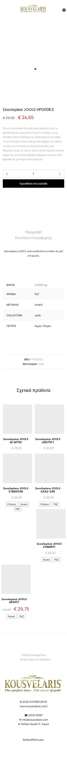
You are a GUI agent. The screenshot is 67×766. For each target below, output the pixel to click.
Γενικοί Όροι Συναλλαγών (35, 659)
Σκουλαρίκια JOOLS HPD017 (14, 600)
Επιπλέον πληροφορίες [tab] (33, 237)
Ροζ (36, 294)
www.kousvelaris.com (34, 706)
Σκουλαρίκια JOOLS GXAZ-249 (47, 489)
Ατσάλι (38, 304)
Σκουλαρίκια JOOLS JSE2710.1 (47, 440)
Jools (37, 315)
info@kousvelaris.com (35, 719)
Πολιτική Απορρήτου (33, 655)
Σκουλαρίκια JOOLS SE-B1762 (15, 440)
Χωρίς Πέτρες (42, 326)
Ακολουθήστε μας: (33, 739)
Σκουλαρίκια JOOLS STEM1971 (49, 545)
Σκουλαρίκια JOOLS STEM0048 (15, 489)
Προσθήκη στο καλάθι (33, 183)
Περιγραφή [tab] (33, 232)
